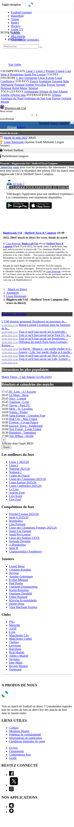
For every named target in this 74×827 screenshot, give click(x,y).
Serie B (13, 548)
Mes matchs (18, 36)
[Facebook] (11, 774)
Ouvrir (6, 447)
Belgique (6, 88)
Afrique (56, 95)
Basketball (17, 15)
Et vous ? (18, 184)
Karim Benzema (19, 590)
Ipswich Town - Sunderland (26, 425)
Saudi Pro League (35, 74)
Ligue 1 (30, 71)
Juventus (14, 659)
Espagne (57, 81)
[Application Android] (11, 812)
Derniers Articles (14, 314)
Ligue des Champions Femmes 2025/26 (33, 527)
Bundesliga (17, 74)
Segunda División (20, 541)
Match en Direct (17, 289)
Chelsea (14, 642)
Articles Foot (17, 492)
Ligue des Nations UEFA (24, 537)
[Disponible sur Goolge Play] (17, 207)
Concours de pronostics (25, 39)
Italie (66, 81)
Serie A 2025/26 (18, 517)
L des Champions (26, 78)
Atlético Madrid (18, 655)
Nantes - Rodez (18, 412)
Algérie (29, 84)
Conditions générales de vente (27, 741)
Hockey (15, 26)
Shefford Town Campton (54, 123)
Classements (16, 751)
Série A (5, 74)
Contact (13, 727)
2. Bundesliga (17, 544)
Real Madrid (16, 652)
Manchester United (20, 638)
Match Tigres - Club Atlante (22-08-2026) (27, 377)
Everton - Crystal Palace (23, 422)
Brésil (15, 88)
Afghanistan (31, 91)
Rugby (15, 22)
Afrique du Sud (48, 91)
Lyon (12, 632)
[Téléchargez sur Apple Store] (40, 207)
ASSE (13, 628)
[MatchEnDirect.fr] (37, 6)
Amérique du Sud (34, 98)
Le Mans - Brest (18, 395)
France (34, 81)
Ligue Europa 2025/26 (22, 482)
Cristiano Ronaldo (20, 569)
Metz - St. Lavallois (21, 408)
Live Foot (15, 499)
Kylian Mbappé (18, 579)
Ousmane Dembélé (20, 593)
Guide (13, 758)
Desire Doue (16, 603)
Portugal (19, 84)
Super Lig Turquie (20, 531)
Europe (56, 98)
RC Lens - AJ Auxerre (22, 391)
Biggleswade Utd (15, 108)
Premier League (55, 71)
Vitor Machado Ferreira (23, 607)
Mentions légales (19, 731)
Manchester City (19, 635)
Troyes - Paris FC (19, 405)
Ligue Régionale (14, 142)
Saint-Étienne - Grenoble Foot (27, 415)
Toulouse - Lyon (19, 402)
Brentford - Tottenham (22, 432)
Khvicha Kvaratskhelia (23, 600)
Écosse (51, 84)
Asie (48, 98)
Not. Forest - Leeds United (25, 429)
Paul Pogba (16, 583)
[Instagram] (11, 790)
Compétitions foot (20, 754)
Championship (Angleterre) (25, 551)
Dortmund (15, 669)
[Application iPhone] (11, 806)
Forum (21, 127)
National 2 (15, 472)
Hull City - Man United (23, 419)
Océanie (66, 98)
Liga (68, 71)
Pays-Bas (40, 84)
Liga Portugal (17, 524)
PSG (12, 621)
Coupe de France (19, 475)
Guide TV (17, 29)
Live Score (15, 496)
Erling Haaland (18, 597)
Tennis (15, 19)
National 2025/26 (19, 468)
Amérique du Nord (12, 98)
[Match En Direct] (14, 696)
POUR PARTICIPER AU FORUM (37, 187)
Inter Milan (15, 662)
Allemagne (7, 84)
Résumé (12, 127)
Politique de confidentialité (25, 734)
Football (21, 12)
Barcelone (15, 649)
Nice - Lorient (17, 398)
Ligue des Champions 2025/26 (27, 479)
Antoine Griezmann (21, 576)
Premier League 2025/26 (24, 514)
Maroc (24, 88)
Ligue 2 (40, 71)
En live (13, 747)
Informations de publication (25, 738)
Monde (5, 101)
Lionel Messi (17, 566)
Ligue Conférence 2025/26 (25, 485)
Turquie (60, 84)
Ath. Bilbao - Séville (21, 436)
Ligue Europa (46, 78)
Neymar (14, 573)
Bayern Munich (18, 666)
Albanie (63, 91)
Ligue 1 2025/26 (19, 462)
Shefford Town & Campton (40, 232)
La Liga (14, 489)
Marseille (14, 625)
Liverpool (15, 645)
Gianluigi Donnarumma (23, 586)
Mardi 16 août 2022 (16, 137)
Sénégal (33, 88)
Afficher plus (18, 95)
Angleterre (45, 81)
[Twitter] (14, 784)
